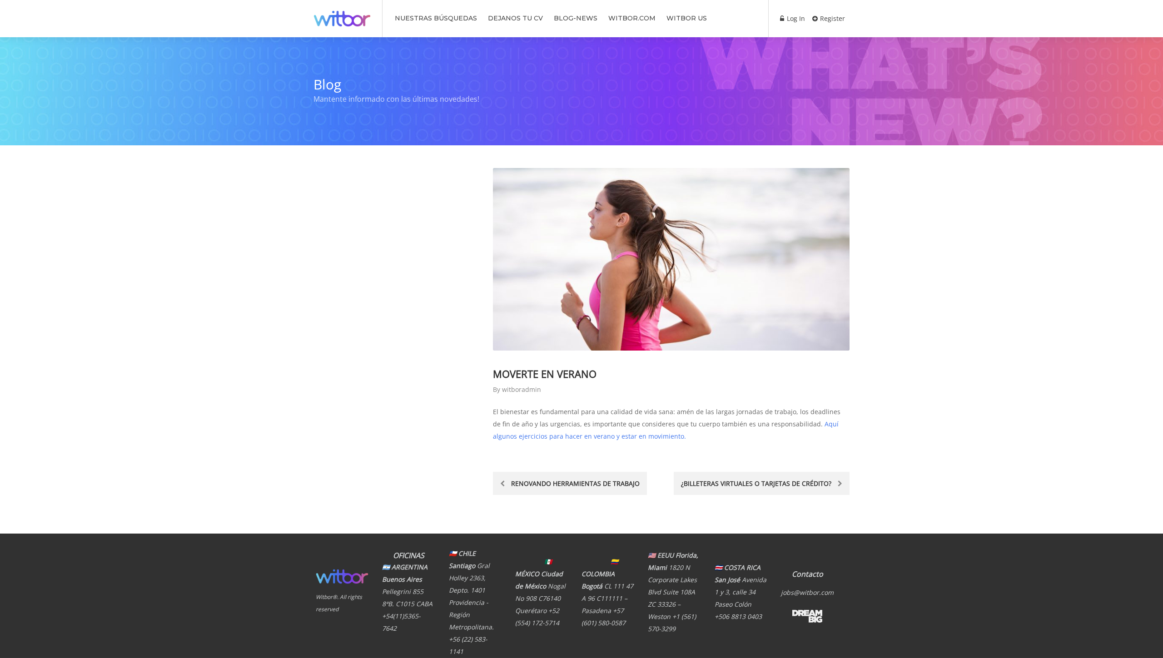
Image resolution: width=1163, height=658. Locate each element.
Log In (795, 18)
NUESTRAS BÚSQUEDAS (436, 18)
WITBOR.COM (632, 18)
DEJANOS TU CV (515, 18)
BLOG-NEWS (575, 18)
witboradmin (521, 389)
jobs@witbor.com (807, 592)
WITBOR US (686, 18)
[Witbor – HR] (342, 14)
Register (831, 18)
